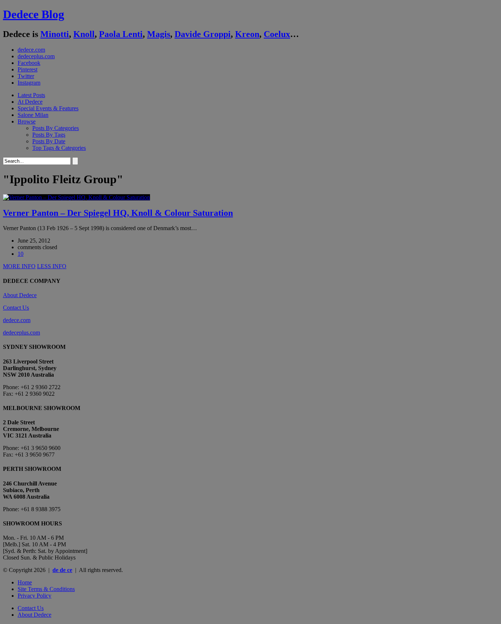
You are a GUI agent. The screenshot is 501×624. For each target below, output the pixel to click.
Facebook (29, 63)
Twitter (26, 76)
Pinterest (27, 69)
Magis (158, 34)
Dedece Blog (33, 14)
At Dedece (30, 102)
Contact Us (16, 307)
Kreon (247, 34)
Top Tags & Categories (59, 148)
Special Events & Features (48, 108)
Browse (27, 121)
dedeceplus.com (36, 56)
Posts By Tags (48, 135)
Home (25, 582)
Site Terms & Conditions (46, 589)
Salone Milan (33, 115)
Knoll (84, 34)
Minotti (54, 34)
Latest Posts (31, 95)
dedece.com (31, 50)
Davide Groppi (203, 34)
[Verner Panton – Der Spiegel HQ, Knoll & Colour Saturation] (76, 197)
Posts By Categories (55, 128)
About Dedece (20, 295)
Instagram (29, 83)
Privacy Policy (34, 595)
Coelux (277, 34)
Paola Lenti (121, 34)
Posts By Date (48, 141)
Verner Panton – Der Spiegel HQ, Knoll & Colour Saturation (118, 213)
